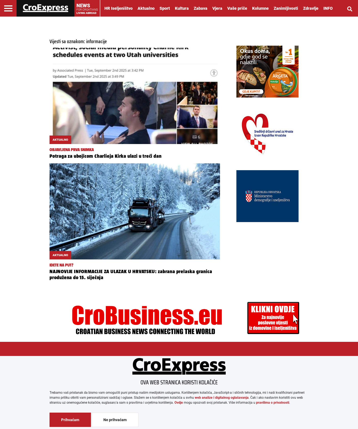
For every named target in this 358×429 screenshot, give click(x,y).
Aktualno (146, 8)
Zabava (200, 8)
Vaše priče (237, 8)
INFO (328, 8)
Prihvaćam (70, 420)
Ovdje (178, 403)
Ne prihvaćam (115, 420)
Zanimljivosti (286, 8)
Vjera (217, 8)
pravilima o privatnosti (272, 403)
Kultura (182, 8)
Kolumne (260, 8)
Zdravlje (310, 8)
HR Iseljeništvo (118, 8)
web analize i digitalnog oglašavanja (222, 398)
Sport (165, 8)
